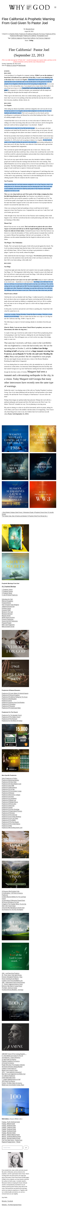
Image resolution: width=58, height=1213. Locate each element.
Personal (4, 619)
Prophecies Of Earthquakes (9, 698)
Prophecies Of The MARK (9, 820)
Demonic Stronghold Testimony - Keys (12, 977)
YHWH (9, 610)
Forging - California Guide (9, 1127)
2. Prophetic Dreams (7, 591)
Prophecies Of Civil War (8, 789)
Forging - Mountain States (9, 1133)
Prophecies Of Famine (8, 796)
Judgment (4, 606)
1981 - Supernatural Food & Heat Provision (13, 982)
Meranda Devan (30, 29)
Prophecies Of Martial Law (9, 800)
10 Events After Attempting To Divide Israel (13, 907)
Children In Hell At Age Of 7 (9, 1068)
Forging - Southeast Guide (9, 1129)
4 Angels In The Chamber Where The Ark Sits (14, 904)
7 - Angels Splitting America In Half (11, 1079)
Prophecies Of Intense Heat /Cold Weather (13, 702)
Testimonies (10, 619)
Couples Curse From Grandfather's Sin (12, 980)
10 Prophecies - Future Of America (11, 1057)
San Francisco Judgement (43, 38)
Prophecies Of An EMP (8, 785)
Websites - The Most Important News (11, 1204)
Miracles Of (5, 615)
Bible (3, 624)
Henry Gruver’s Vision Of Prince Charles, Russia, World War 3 (43, 483)
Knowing (4, 610)
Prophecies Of (6, 708)
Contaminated (14, 708)
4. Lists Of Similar (6, 595)
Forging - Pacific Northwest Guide (11, 1122)
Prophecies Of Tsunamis (8, 706)
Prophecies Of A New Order (9, 782)
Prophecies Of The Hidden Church (11, 717)
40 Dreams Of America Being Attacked (12, 1066)
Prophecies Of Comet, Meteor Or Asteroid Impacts (15, 693)
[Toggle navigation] (55, 7)
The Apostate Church (42, 35)
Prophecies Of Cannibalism (9, 798)
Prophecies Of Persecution (9, 804)
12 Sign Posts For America (9, 1059)
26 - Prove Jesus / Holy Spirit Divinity (12, 975)
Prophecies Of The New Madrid (10, 822)
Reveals (9, 606)
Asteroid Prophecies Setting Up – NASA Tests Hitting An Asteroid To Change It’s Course (42, 455)
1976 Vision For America (8, 1081)
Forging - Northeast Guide (9, 1125)
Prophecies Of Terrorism (8, 813)
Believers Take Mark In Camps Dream (12, 986)
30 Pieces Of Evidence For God (10, 902)
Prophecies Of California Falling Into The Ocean (32, 34)
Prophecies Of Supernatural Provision (12, 811)
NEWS (4, 617)
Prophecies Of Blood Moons (9, 787)
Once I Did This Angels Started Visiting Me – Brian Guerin (41, 427)
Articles (8, 617)
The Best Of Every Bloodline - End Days (12, 989)
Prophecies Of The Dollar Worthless (11, 816)
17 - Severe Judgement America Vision (12, 984)
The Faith (10, 612)
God (13, 606)
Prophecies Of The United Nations (11, 824)
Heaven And (5, 621)
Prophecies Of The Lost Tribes (10, 818)
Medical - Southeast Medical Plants (11, 1136)
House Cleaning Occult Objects (10, 978)
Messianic (5, 613)
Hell (10, 621)
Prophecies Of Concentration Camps (11, 791)
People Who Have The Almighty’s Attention (13, 1065)
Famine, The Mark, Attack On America (12, 1083)
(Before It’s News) (11, 65)
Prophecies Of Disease (8, 793)
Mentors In (5, 612)
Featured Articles (6, 603)
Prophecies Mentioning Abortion (10, 780)
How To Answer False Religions (10, 604)
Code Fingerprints (10, 624)
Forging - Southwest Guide (9, 1131)
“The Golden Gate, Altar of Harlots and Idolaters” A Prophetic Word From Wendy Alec (24, 516)
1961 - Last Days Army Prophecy (10, 973)
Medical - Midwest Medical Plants (11, 1134)
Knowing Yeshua (6, 608)
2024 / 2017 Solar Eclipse (9, 906)
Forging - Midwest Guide (8, 1123)
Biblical (4, 626)
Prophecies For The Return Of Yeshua (12, 720)
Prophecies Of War (7, 825)
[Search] (26, 1148)
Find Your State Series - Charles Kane (12, 1140)
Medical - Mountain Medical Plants (11, 1138)
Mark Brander (22, 65)
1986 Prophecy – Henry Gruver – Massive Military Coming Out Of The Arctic (15, 427)
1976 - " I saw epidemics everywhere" (12, 1072)
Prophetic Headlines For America (11, 1061)
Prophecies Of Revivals (8, 805)
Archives (12, 617)
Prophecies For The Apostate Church (12, 715)
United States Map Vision (8, 1077)
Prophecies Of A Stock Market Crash (11, 784)
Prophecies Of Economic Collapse (11, 794)
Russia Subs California (29, 38)
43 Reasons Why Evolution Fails (10, 891)
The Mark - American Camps (9, 988)
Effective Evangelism (7, 601)
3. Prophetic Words (13, 34)
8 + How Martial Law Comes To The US (12, 1055)
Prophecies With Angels (16, 35)
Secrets (12, 626)
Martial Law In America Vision (10, 1070)
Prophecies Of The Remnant (9, 719)
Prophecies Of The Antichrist (9, 814)
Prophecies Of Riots (7, 807)
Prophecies (14, 595)
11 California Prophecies (8, 1075)
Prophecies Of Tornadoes (8, 704)
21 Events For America (8, 1063)
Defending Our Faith (7, 599)
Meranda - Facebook (7, 1201)
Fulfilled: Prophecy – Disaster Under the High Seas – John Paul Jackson (14, 455)
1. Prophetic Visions (7, 589)
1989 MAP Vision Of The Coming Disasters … (14, 1054)
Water (19, 708)
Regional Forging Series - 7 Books (11, 1142)
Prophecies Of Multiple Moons (10, 802)
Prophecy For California (29, 35)
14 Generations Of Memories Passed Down (13, 900)
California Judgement (17, 38)
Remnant (10, 613)
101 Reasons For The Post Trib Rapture (12, 909)
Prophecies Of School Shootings (10, 809)
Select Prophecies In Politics (9, 778)
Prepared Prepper (6, 623)
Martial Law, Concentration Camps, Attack (13, 1085)
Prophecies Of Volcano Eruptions (11, 695)
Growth (8, 626)
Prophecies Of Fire (50, 34)
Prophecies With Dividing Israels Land (12, 827)
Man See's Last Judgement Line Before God (13, 1074)
